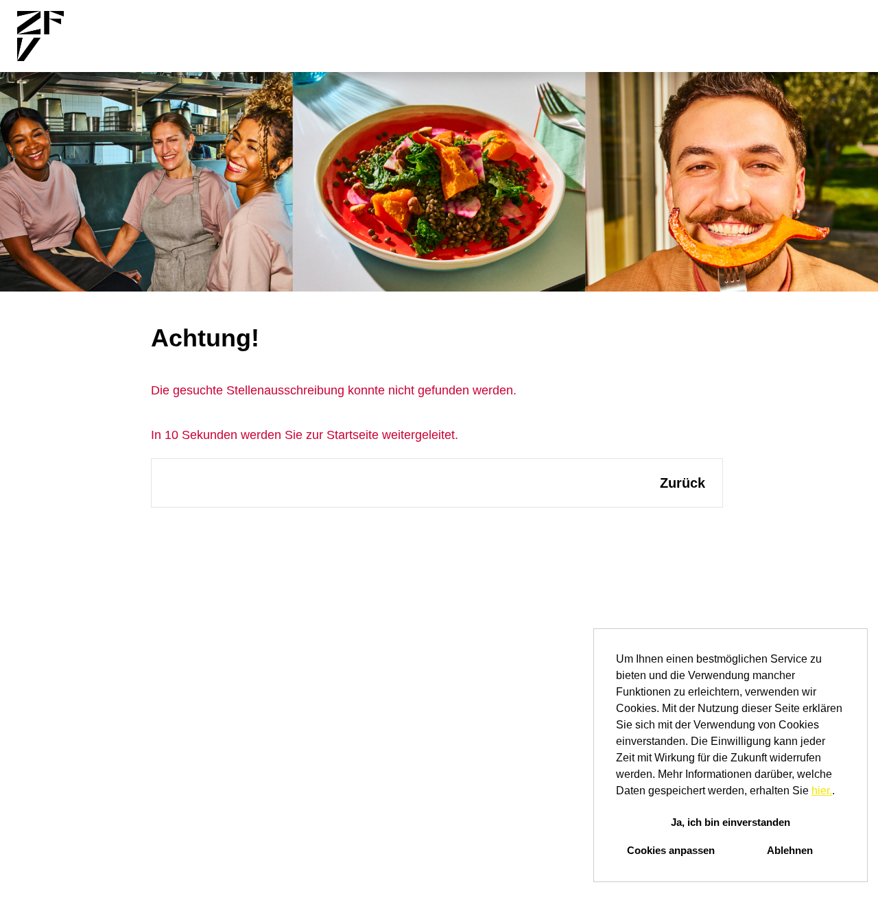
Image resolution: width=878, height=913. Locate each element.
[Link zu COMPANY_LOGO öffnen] (40, 36)
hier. (821, 790)
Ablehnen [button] (790, 850)
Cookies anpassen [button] (671, 850)
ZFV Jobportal (467, 36)
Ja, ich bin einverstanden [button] (730, 822)
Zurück (682, 482)
